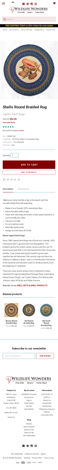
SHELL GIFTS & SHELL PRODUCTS (32, 285)
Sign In (29, 400)
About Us (47, 400)
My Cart (29, 406)
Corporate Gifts (47, 415)
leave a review (18, 131)
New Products (29, 427)
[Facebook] (24, 4)
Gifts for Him (29, 430)
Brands (29, 424)
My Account (29, 397)
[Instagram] (32, 4)
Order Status (29, 403)
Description (8, 189)
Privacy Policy (37, 458)
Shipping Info (23, 189)
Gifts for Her (29, 433)
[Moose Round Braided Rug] (11, 310)
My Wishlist (29, 409)
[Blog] (36, 4)
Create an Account (32, 454)
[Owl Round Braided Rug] (29, 310)
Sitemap (27, 458)
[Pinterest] (28, 4)
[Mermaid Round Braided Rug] (46, 310)
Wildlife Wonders (15, 458)
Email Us (11, 417)
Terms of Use (49, 458)
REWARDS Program (29, 394)
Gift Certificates (29, 436)
